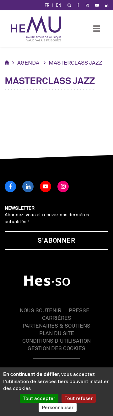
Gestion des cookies (56, 348)
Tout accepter (39, 398)
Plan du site (56, 333)
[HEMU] (39, 28)
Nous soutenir (40, 310)
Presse (79, 310)
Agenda (28, 62)
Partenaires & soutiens (56, 325)
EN (58, 5)
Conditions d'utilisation (56, 340)
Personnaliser (57, 407)
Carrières (56, 317)
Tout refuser (79, 398)
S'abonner (56, 240)
